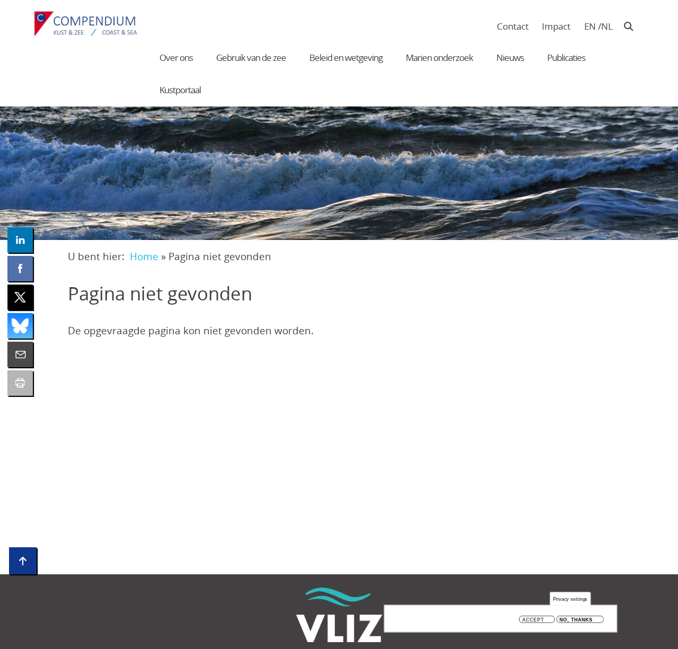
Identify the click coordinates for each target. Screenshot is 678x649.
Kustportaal (180, 90)
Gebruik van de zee (251, 57)
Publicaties (566, 57)
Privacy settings (570, 599)
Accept (533, 620)
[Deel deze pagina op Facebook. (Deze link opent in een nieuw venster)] (20, 268)
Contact (513, 26)
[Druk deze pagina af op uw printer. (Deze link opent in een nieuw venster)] (20, 383)
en (590, 26)
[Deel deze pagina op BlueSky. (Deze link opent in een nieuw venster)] (20, 326)
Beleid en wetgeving (345, 57)
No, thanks (576, 620)
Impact (556, 26)
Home (144, 256)
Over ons (176, 57)
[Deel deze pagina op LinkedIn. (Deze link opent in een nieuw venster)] (20, 240)
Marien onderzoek (439, 57)
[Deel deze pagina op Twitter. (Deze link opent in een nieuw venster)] (20, 297)
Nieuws (510, 57)
